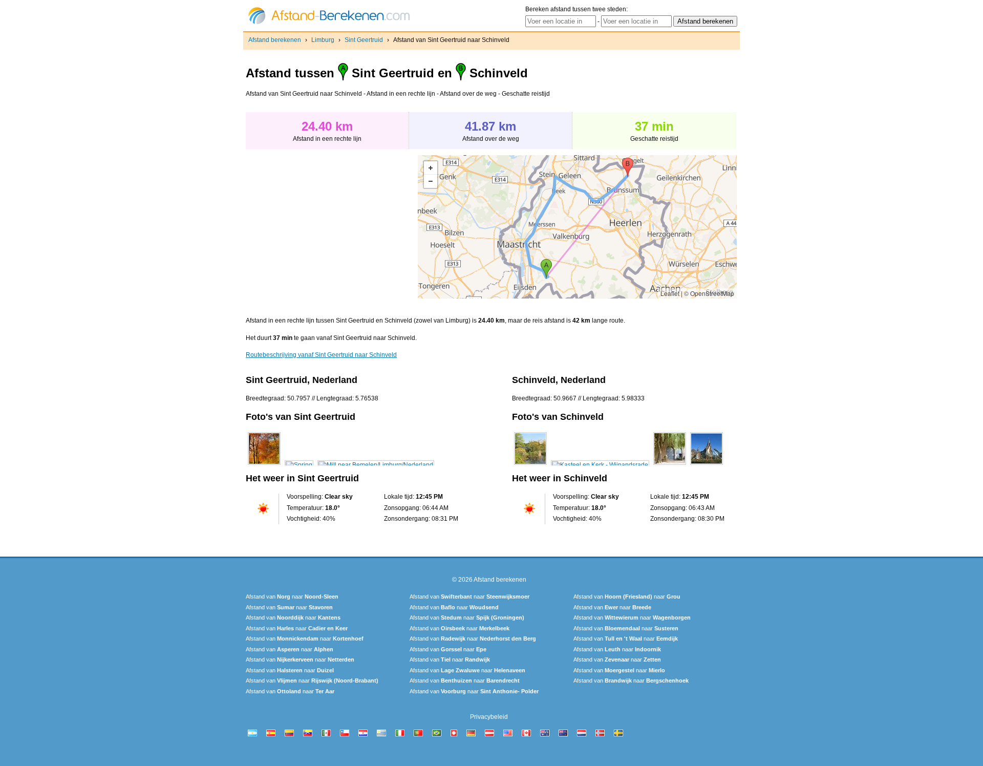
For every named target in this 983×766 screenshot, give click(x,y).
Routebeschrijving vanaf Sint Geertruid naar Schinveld (321, 354)
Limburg (322, 40)
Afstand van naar (292, 596)
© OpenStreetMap (709, 293)
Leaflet (669, 293)
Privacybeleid (489, 716)
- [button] (430, 181)
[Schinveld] (530, 465)
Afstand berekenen (274, 40)
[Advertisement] (332, 227)
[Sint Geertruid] (264, 465)
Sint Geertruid (364, 40)
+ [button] (430, 168)
